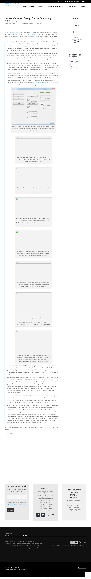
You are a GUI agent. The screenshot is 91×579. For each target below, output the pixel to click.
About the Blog (69, 1)
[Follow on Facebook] (38, 515)
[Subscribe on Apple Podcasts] (71, 61)
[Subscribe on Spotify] (77, 61)
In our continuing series (12, 32)
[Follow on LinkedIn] (43, 515)
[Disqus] (35, 457)
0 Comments (38, 23)
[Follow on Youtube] (53, 515)
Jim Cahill (9, 23)
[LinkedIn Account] (78, 41)
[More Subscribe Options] (77, 66)
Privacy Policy (56, 546)
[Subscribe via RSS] (71, 66)
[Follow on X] (48, 515)
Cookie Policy (65, 546)
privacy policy (12, 504)
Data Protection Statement (78, 546)
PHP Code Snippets (38, 578)
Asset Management (27, 23)
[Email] (75, 41)
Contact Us (83, 1)
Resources (76, 1)
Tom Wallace (29, 34)
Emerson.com (60, 1)
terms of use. (21, 504)
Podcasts (82, 6)
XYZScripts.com (53, 578)
